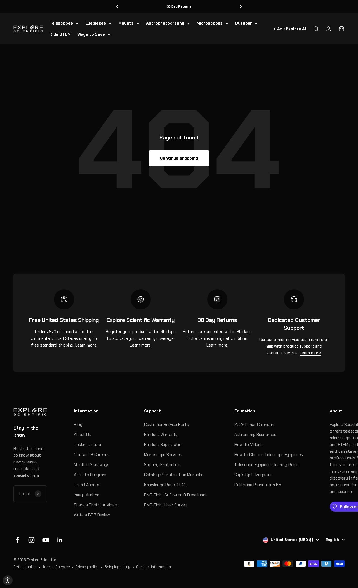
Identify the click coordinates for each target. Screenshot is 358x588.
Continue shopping (179, 158)
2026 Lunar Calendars (254, 424)
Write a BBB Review (92, 515)
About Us (82, 434)
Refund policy (25, 567)
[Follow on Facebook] (17, 540)
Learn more (85, 345)
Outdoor (243, 23)
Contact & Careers (91, 454)
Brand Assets (86, 485)
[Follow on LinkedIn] (60, 540)
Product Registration (164, 444)
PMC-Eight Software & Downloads (176, 495)
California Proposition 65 (257, 485)
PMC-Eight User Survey (165, 505)
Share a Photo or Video (95, 505)
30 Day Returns (179, 6)
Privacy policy (87, 567)
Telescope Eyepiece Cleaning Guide (266, 465)
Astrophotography (165, 23)
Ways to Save (91, 34)
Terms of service (56, 567)
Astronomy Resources (255, 434)
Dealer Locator (88, 444)
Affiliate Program (90, 475)
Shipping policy (117, 567)
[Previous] (117, 6)
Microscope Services (163, 454)
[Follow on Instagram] (31, 540)
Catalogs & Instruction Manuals (173, 475)
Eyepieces (95, 23)
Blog (78, 424)
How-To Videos (248, 444)
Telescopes (61, 23)
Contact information (153, 567)
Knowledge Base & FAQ (165, 485)
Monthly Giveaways (91, 465)
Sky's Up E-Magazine (253, 475)
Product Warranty (161, 434)
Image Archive (86, 495)
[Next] (241, 6)
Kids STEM (60, 34)
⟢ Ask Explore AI (289, 29)
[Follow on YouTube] (46, 540)
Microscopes (210, 23)
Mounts (126, 23)
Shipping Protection (162, 465)
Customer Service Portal (167, 424)
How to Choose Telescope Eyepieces (268, 454)
